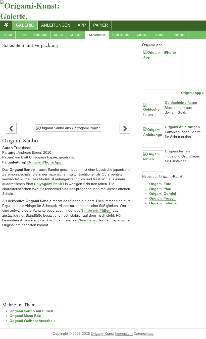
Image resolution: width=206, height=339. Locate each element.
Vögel (8, 35)
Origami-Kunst (102, 333)
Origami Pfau (160, 189)
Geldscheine (121, 35)
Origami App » (192, 93)
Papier (100, 25)
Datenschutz (143, 333)
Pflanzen (179, 35)
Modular (76, 35)
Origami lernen (177, 151)
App (82, 25)
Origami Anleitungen (182, 127)
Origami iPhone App (44, 162)
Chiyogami (86, 220)
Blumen (160, 35)
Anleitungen (55, 25)
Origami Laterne (163, 203)
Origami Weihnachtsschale (33, 321)
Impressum (124, 333)
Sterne (58, 35)
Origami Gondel (162, 194)
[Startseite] (6, 26)
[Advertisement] (68, 84)
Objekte (142, 35)
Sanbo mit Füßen (96, 210)
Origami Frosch (162, 198)
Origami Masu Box (25, 316)
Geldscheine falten (181, 103)
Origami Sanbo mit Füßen (31, 311)
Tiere (22, 35)
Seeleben (40, 35)
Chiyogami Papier (49, 184)
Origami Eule (160, 184)
